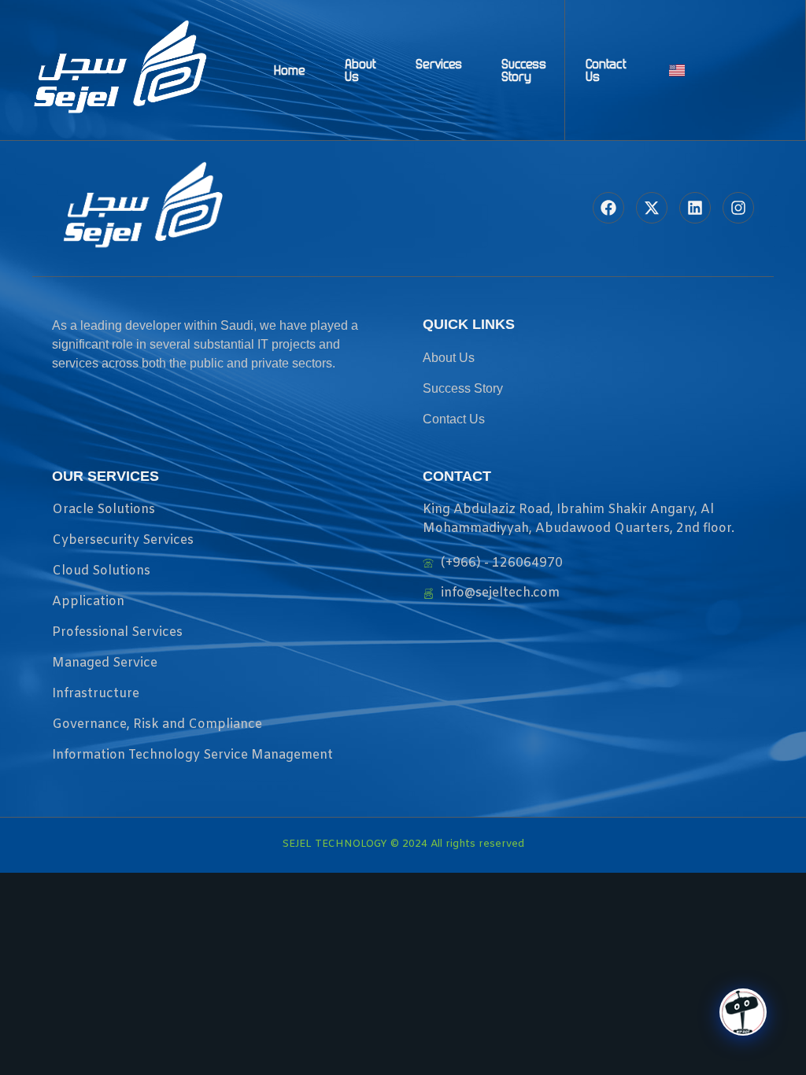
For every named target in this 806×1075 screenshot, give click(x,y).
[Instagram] (738, 207)
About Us (360, 70)
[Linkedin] (695, 207)
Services (439, 63)
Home (289, 70)
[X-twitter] (651, 207)
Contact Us (606, 70)
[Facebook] (608, 207)
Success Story (523, 70)
